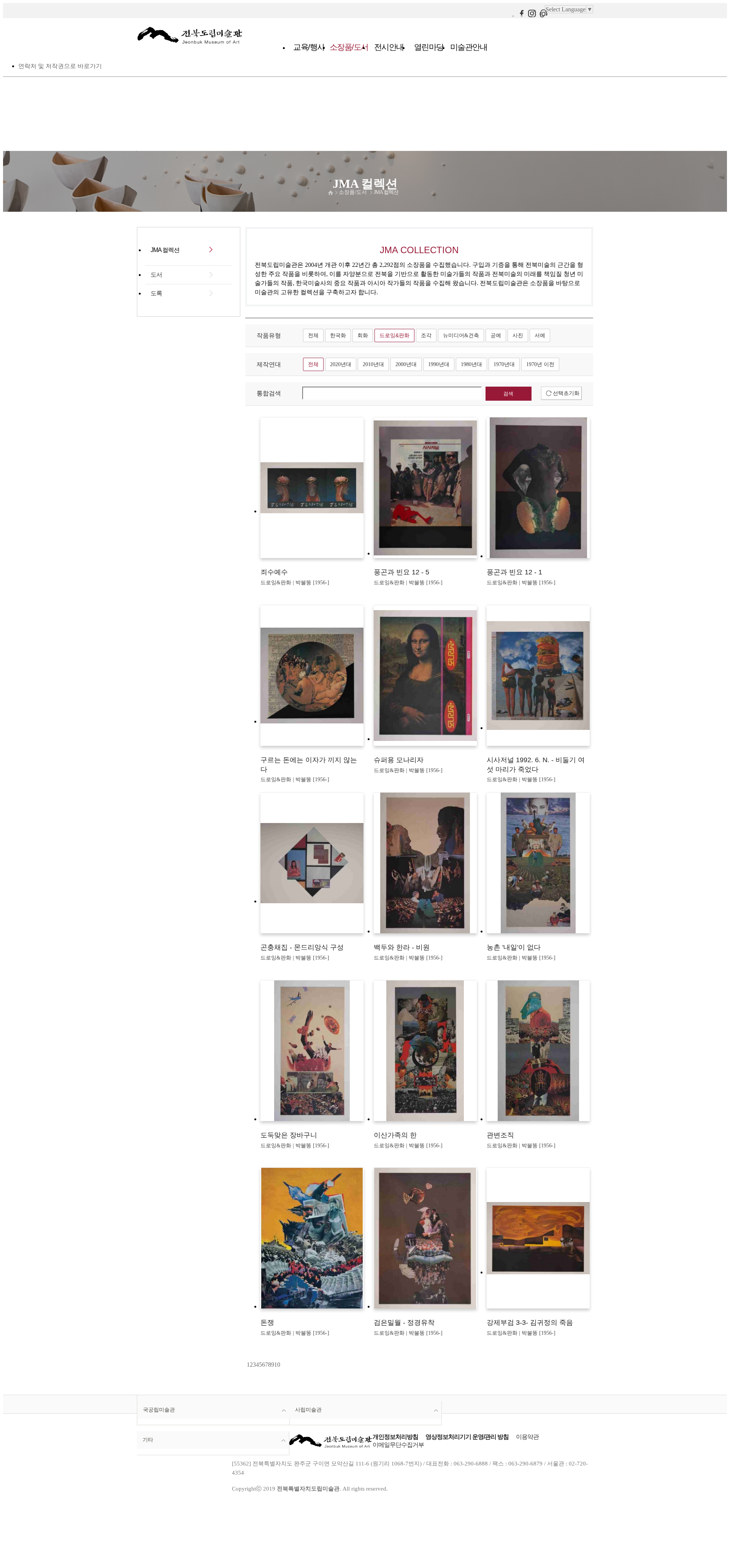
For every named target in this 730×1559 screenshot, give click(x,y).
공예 (495, 335)
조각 (426, 335)
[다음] (281, 1364)
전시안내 (389, 47)
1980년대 (471, 364)
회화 (362, 335)
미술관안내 (468, 47)
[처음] (246, 1364)
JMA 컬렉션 (386, 192)
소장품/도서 (349, 47)
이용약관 (527, 1437)
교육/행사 (309, 47)
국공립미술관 (159, 1410)
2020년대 (340, 364)
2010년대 (373, 364)
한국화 (338, 335)
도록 (156, 293)
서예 (540, 335)
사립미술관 (308, 1410)
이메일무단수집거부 (398, 1445)
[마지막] (282, 1364)
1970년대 (504, 364)
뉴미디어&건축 (461, 335)
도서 (156, 274)
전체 (313, 335)
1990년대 (438, 364)
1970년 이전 (540, 364)
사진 (518, 335)
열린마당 (429, 47)
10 (277, 1364)
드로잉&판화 (394, 335)
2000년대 (406, 364)
